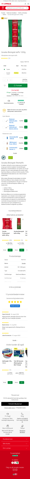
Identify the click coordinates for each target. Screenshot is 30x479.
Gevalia (24, 263)
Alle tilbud (22, 432)
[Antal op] (10, 80)
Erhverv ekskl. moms (9, 408)
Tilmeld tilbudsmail (15, 404)
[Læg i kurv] (10, 250)
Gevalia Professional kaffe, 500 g (6, 233)
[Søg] (27, 8)
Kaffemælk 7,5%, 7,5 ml (7, 362)
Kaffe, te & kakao (22, 13)
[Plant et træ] (16, 463)
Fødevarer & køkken (12, 13)
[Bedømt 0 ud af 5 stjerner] (17, 369)
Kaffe (4, 14)
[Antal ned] (4, 80)
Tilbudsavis (22, 430)
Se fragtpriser (15, 94)
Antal (4, 250)
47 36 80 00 (25, 418)
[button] (4, 18)
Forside (3, 13)
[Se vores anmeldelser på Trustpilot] (15, 455)
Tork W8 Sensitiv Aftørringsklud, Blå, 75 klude (18, 363)
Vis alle (15, 153)
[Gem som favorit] (11, 219)
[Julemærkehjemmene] (12, 463)
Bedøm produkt (15, 305)
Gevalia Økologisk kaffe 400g (19, 232)
